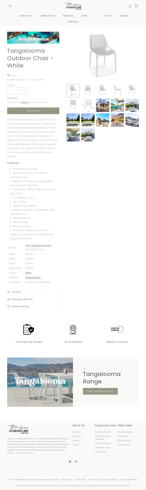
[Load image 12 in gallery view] (88, 120)
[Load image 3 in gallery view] (102, 90)
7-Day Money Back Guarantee (102, 437)
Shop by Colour (123, 445)
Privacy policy (80, 479)
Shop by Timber (124, 440)
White (28, 272)
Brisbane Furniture (23, 479)
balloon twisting (122, 485)
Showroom (77, 436)
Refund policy (66, 479)
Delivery (75, 440)
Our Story (76, 432)
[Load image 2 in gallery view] (88, 90)
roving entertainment (91, 485)
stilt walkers (77, 485)
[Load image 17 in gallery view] (88, 135)
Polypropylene (33, 277)
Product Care (122, 436)
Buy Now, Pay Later (103, 432)
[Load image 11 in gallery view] (73, 120)
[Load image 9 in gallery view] (117, 105)
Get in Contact (101, 452)
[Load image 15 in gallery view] (132, 120)
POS (33, 479)
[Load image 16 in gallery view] (73, 135)
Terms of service (96, 479)
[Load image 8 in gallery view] (102, 105)
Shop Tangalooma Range (100, 391)
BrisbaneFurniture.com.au (28, 439)
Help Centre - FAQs (103, 448)
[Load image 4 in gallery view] (117, 90)
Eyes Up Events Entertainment (48, 485)
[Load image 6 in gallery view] (73, 105)
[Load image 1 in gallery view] (73, 90)
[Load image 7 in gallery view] (88, 105)
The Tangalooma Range (38, 245)
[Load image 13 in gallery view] (102, 120)
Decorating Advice (125, 432)
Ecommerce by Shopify (48, 479)
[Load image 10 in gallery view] (132, 105)
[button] (10, 6)
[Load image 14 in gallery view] (117, 120)
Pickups (75, 445)
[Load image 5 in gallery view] (132, 90)
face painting (106, 485)
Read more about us (25, 453)
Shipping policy (112, 479)
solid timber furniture (43, 444)
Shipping (25, 102)
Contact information (129, 479)
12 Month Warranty (103, 443)
